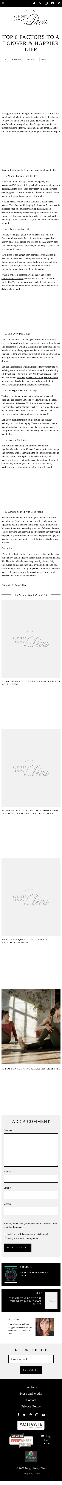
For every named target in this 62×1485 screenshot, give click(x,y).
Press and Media (31, 1393)
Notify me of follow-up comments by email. (28, 1234)
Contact (31, 1400)
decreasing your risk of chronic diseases (40, 528)
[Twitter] (34, 3)
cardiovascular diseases (12, 278)
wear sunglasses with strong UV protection (37, 377)
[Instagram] (46, 3)
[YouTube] (53, 3)
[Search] (59, 3)
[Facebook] (28, 3)
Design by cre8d (31, 1473)
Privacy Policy (31, 1406)
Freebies (31, 1387)
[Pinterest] (40, 3)
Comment (9, 1130)
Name (7, 1171)
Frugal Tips (20, 585)
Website (7, 1204)
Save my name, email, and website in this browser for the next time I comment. (31, 1225)
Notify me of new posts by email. (23, 1238)
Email (7, 1187)
